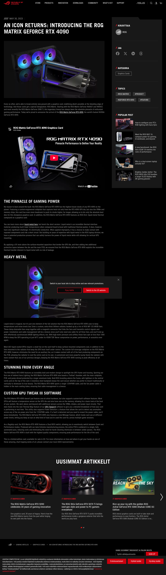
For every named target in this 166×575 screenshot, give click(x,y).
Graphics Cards (124, 73)
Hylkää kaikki (136, 561)
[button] (152, 554)
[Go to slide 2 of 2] (83, 527)
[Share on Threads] (141, 53)
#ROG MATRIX (123, 94)
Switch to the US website (96, 290)
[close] (118, 279)
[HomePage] (10, 545)
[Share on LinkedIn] (133, 53)
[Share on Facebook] (118, 53)
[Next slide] (161, 498)
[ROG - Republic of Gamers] (13, 3)
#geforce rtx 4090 (126, 100)
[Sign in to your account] (156, 3)
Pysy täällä (69, 290)
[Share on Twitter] (125, 53)
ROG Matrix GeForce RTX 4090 (71, 112)
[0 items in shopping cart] (160, 3)
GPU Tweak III (50, 407)
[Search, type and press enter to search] (151, 3)
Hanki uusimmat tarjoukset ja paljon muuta (134, 550)
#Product (139, 94)
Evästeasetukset (116, 561)
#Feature (144, 100)
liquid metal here (31, 224)
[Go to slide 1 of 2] (81, 527)
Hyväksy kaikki (154, 561)
